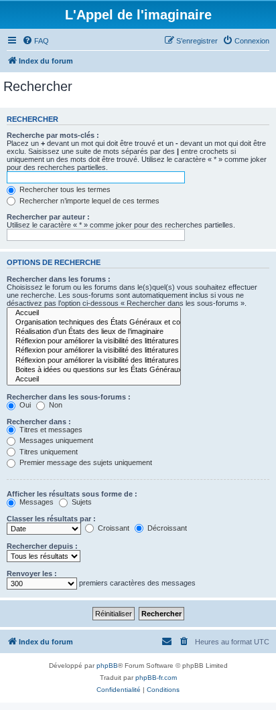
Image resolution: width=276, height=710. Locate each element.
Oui (24, 405)
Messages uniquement (55, 440)
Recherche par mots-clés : (53, 135)
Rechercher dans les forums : (59, 279)
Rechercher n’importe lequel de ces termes (88, 201)
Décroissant (166, 528)
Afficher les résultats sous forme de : (72, 494)
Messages (35, 502)
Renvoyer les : (32, 573)
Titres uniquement (47, 452)
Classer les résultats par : (51, 519)
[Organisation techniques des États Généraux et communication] (94, 322)
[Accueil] (94, 313)
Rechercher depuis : (42, 546)
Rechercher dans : (39, 422)
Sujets (81, 502)
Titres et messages (49, 430)
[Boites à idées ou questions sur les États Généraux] (94, 370)
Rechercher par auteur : (48, 217)
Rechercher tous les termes (64, 189)
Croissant (112, 528)
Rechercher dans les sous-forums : (69, 397)
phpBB (107, 665)
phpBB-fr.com (156, 677)
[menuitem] (35, 41)
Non (54, 405)
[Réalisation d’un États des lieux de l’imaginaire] (94, 332)
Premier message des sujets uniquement (84, 462)
